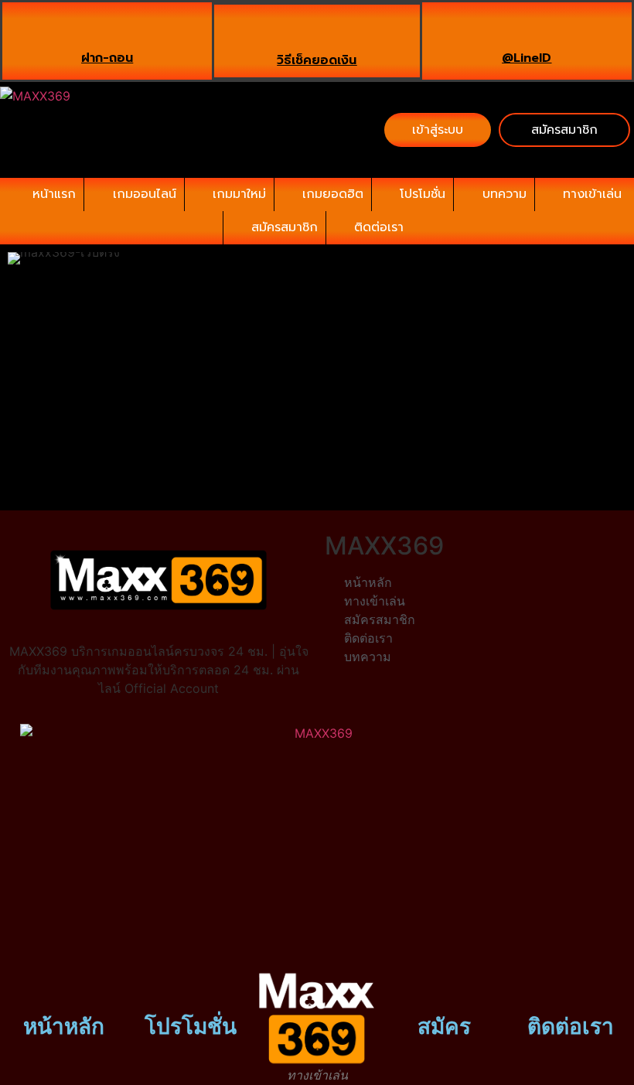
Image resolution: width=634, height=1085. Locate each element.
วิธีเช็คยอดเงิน (316, 60)
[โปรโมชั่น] (190, 988)
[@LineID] (526, 29)
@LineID (526, 58)
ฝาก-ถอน (107, 58)
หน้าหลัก (63, 1026)
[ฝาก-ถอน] (107, 29)
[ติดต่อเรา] (570, 988)
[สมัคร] (443, 988)
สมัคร (444, 1026)
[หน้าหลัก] (63, 988)
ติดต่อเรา (570, 1026)
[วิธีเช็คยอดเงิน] (317, 31)
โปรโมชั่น (191, 1026)
